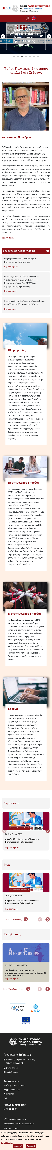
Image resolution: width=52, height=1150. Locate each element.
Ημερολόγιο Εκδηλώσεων (14, 989)
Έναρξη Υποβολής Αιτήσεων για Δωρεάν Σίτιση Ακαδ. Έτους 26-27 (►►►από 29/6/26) (24, 303)
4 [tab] (26, 57)
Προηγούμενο (3, 37)
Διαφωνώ (31, 1146)
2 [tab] (18, 57)
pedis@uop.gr (12, 1072)
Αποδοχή (18, 1146)
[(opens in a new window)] (17, 1008)
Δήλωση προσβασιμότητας (15, 1119)
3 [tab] (22, 57)
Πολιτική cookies (11, 1128)
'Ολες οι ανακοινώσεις (12, 919)
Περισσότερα (10, 267)
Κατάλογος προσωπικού (14, 1085)
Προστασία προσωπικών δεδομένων (19, 1124)
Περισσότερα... (8, 238)
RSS (5, 1098)
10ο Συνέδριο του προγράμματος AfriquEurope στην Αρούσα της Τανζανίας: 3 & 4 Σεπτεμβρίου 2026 (26, 973)
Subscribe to (3, 243)
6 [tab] (34, 57)
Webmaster (9, 1094)
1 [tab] (14, 57)
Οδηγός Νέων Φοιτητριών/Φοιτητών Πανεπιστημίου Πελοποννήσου (20, 260)
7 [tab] (38, 57)
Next (49, 37)
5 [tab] (30, 57)
